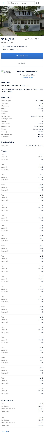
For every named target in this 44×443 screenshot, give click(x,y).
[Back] (3, 4)
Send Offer (22, 63)
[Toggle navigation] (41, 3)
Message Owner (22, 56)
